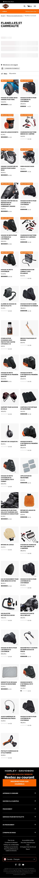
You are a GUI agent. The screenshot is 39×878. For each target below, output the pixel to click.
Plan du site (11, 840)
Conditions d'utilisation (11, 842)
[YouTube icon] (23, 865)
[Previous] (1, 11)
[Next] (38, 11)
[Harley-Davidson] (19, 771)
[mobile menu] (34, 6)
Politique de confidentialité (11, 844)
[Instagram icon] (19, 865)
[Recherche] (24, 6)
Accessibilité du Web (28, 840)
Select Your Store (9, 1)
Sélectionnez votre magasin (10, 65)
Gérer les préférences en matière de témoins (11, 849)
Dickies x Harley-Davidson (24, 11)
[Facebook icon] (16, 865)
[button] (10, 68)
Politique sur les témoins (11, 847)
